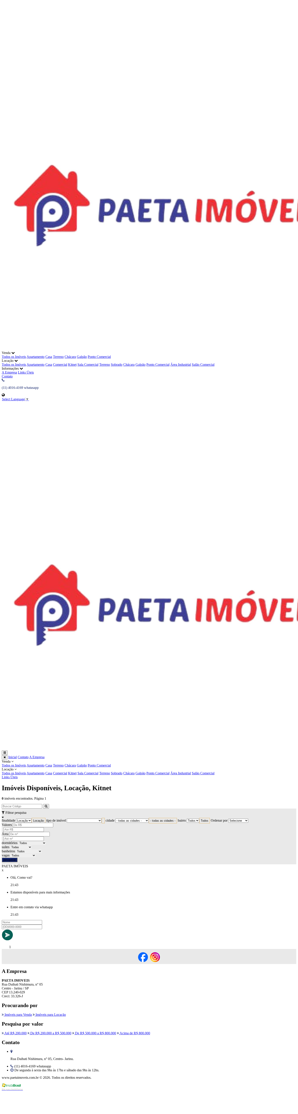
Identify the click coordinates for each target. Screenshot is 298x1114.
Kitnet (72, 364)
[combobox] (38, 820)
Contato (7, 376)
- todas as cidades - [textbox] (162, 820)
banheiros (8, 851)
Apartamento (36, 357)
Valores (7, 825)
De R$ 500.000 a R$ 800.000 (95, 1033)
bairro (182, 820)
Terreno (58, 357)
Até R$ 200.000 (15, 1033)
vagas (6, 855)
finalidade (8, 820)
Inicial (12, 757)
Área (5, 834)
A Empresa (9, 372)
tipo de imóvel (56, 820)
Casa (48, 357)
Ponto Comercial (99, 357)
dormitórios (9, 843)
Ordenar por (219, 820)
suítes (5, 847)
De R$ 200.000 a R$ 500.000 (50, 1033)
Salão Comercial (203, 364)
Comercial (60, 364)
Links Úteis (26, 372)
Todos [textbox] (204, 820)
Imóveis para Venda (18, 1014)
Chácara (70, 357)
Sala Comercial (87, 364)
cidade (110, 820)
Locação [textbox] (38, 820)
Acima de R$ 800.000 (134, 1033)
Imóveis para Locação (50, 1014)
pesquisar (9, 859)
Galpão (82, 357)
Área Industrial (180, 364)
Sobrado (116, 364)
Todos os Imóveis (14, 357)
